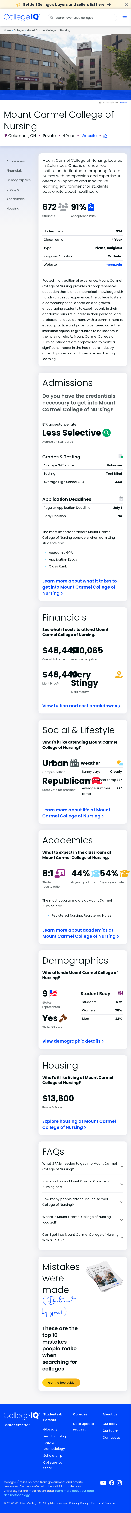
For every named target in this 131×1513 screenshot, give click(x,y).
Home (7, 30)
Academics (15, 199)
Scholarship (52, 1455)
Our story (110, 1424)
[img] (22, 19)
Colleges (19, 30)
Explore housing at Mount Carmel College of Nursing (79, 1124)
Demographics (18, 180)
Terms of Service (103, 1503)
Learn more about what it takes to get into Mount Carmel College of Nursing (79, 587)
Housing (12, 208)
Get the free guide (61, 1383)
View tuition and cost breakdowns (80, 706)
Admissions (15, 161)
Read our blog (54, 1436)
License (123, 102)
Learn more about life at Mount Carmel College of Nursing (76, 813)
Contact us (111, 1437)
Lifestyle (12, 189)
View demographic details (71, 1041)
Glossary (50, 1429)
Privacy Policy (79, 1503)
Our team (110, 1430)
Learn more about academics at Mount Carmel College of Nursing (79, 933)
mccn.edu (113, 264)
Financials (14, 170)
